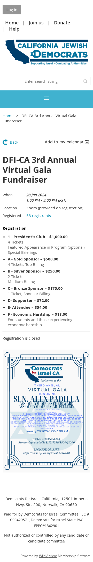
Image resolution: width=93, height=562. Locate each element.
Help (14, 29)
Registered (12, 215)
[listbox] (67, 142)
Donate (62, 23)
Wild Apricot (48, 556)
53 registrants (38, 215)
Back (14, 142)
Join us (36, 23)
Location (10, 207)
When (8, 194)
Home (12, 23)
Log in (11, 9)
